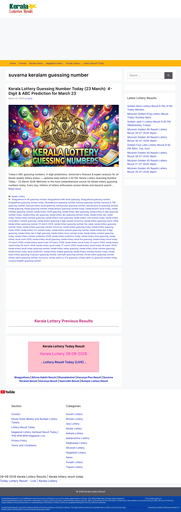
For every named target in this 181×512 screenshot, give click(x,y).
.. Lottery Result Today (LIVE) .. (63, 362)
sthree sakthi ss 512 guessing (63, 257)
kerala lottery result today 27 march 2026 (56, 245)
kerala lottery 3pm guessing (75, 211)
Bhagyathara (22, 377)
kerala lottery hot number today (36, 230)
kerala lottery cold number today (89, 218)
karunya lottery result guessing (40, 205)
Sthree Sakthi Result (44, 377)
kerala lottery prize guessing (95, 236)
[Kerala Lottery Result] (23, 8)
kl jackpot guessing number (43, 254)
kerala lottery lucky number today (67, 233)
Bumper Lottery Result (94, 381)
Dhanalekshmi (66, 377)
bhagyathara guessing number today (26, 202)
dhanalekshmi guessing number (60, 202)
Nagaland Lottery (54, 63)
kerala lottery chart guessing (59, 218)
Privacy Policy (19, 440)
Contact (22, 63)
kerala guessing (15, 208)
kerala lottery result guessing (46, 239)
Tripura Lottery (74, 467)
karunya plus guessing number (70, 205)
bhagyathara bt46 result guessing (64, 199)
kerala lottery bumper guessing (30, 218)
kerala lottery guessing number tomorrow (42, 227)
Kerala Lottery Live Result (137, 507)
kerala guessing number (35, 208)
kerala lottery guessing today (77, 227)
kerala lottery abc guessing (36, 215)
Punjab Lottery (73, 63)
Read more (14, 188)
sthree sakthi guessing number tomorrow (28, 257)
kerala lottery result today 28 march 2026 (97, 245)
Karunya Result (48, 381)
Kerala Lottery (36, 63)
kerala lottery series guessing (64, 248)
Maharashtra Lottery (77, 438)
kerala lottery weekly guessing (58, 251)
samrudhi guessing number (70, 254)
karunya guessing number (88, 202)
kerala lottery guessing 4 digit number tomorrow (60, 221)
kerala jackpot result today (98, 208)
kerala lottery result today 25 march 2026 (85, 242)
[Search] (168, 75)
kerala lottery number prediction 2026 (33, 236)
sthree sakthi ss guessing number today (98, 257)
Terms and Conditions (23, 445)
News (69, 457)
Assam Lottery (74, 414)
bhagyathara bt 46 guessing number (29, 199)
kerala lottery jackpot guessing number (70, 230)
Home (13, 63)
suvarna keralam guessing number (24, 261)
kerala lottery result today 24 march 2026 (44, 242)
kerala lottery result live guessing (76, 239)
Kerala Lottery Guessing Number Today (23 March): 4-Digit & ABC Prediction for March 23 (60, 91)
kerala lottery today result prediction (25, 251)
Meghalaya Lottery (76, 443)
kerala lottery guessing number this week (73, 224)
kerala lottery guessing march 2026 (101, 221)
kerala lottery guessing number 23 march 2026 (30, 224)
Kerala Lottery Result (94, 491)
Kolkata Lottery (74, 433)
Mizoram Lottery (75, 447)
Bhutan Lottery (74, 419)
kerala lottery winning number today (91, 251)
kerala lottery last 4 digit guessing (34, 233)
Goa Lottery (72, 423)
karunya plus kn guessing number (102, 205)
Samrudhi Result (70, 381)
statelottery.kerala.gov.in (134, 498)
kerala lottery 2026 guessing (47, 211)
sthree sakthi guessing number (99, 254)
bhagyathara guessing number (95, 199)
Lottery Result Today (93, 63)
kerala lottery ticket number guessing (97, 248)
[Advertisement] (90, 39)
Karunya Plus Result (89, 377)
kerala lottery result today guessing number (28, 248)
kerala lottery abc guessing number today (69, 215)
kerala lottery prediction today (66, 236)
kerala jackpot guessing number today (66, 208)
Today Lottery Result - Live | (19, 481)
